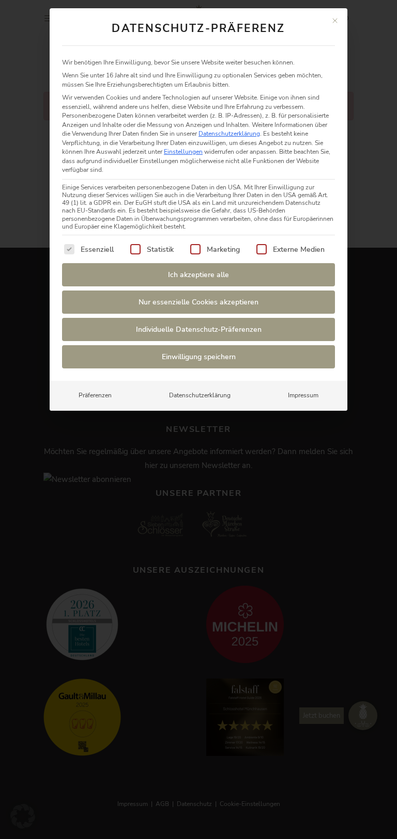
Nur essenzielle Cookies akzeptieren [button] (198, 302)
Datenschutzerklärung (229, 134)
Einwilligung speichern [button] (199, 357)
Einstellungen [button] (183, 152)
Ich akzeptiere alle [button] (198, 275)
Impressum (303, 395)
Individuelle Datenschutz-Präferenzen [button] (199, 329)
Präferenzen (95, 395)
